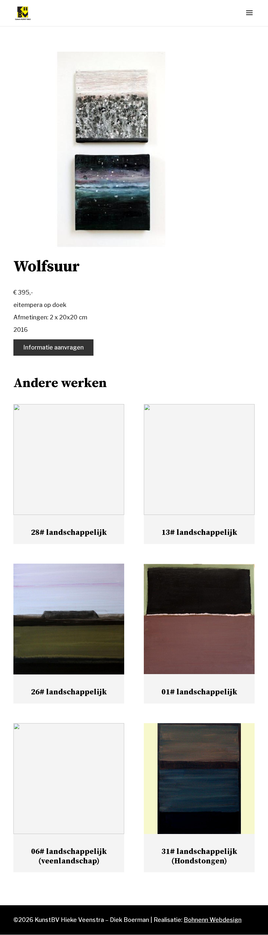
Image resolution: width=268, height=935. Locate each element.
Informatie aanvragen (53, 347)
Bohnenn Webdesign (213, 919)
